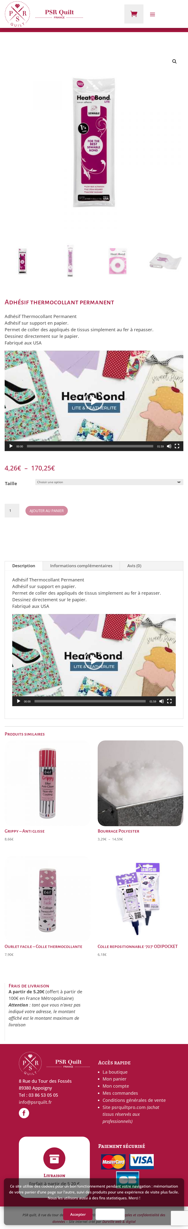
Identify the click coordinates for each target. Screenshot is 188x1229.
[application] (94, 401)
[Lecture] (11, 446)
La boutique (115, 1072)
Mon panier (115, 1079)
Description (23, 565)
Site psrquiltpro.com (131, 1114)
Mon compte (116, 1086)
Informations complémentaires (81, 565)
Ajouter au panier (47, 510)
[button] (174, 61)
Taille (11, 483)
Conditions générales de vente (134, 1100)
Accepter (78, 1214)
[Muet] (169, 446)
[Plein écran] (177, 446)
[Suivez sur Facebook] (24, 1113)
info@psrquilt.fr (35, 1102)
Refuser (110, 1214)
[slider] (90, 446)
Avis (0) (134, 565)
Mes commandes (120, 1093)
